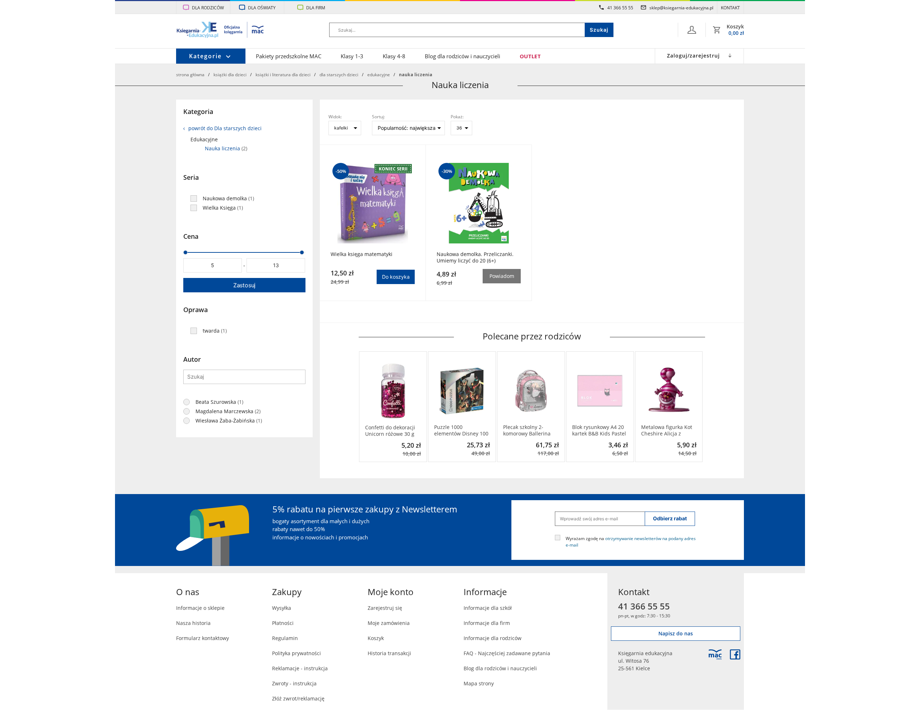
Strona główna (190, 74)
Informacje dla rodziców (492, 638)
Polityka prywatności (296, 653)
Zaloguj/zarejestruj (693, 55)
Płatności (283, 623)
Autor (192, 359)
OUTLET (530, 56)
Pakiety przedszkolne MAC (288, 56)
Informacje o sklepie (200, 607)
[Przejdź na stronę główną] (220, 31)
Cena (190, 236)
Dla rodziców (208, 7)
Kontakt (730, 7)
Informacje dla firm (487, 623)
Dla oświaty (262, 7)
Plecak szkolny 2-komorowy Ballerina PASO (527, 430)
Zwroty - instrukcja (294, 683)
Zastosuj (244, 285)
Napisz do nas (675, 633)
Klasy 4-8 (394, 56)
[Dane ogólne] (691, 30)
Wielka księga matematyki (361, 254)
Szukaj (599, 30)
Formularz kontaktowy (202, 638)
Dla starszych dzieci (338, 74)
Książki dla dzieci (230, 74)
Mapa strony (479, 683)
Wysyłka (281, 607)
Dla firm (315, 7)
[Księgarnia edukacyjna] (715, 654)
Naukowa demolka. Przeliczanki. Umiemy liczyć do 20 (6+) (475, 257)
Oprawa (195, 309)
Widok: (335, 116)
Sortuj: (378, 116)
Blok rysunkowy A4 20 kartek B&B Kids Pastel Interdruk (599, 430)
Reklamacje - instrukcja (300, 668)
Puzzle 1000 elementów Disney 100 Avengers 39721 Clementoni (461, 430)
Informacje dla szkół (488, 607)
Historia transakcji (389, 653)
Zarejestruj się (385, 607)
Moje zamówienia (389, 623)
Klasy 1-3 (352, 56)
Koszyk (376, 638)
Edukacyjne (378, 74)
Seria (191, 177)
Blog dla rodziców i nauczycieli (462, 56)
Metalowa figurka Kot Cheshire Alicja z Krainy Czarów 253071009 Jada (666, 430)
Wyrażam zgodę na (631, 541)
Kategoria (198, 111)
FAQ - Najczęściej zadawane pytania (507, 653)
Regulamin (285, 638)
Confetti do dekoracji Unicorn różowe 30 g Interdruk (390, 430)
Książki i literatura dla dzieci (283, 74)
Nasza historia (193, 623)
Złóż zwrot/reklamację (298, 698)
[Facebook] (735, 654)
